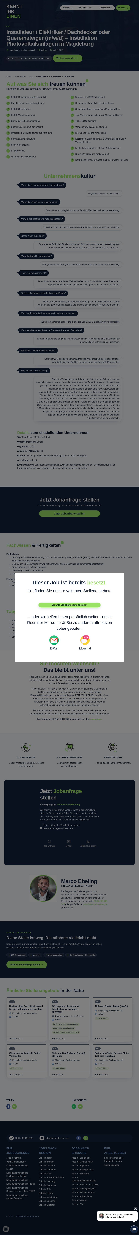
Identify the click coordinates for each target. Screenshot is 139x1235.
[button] (6, 1229)
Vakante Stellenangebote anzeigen (69, 605)
